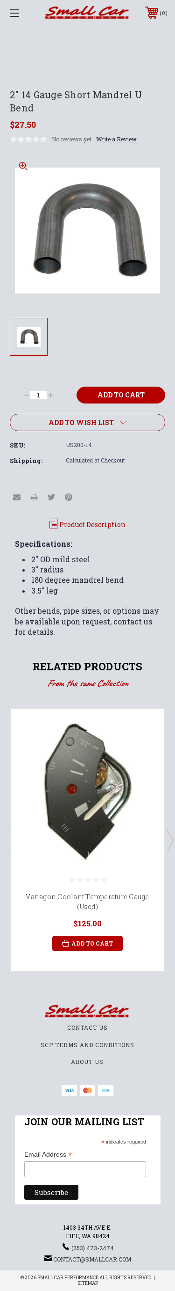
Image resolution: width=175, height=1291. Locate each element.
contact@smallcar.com (92, 1259)
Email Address (48, 1155)
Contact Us (87, 1027)
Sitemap (87, 1283)
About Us (87, 1061)
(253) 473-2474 (92, 1248)
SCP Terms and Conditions (87, 1045)
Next (169, 839)
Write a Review (116, 139)
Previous (6, 839)
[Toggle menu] (25, 13)
